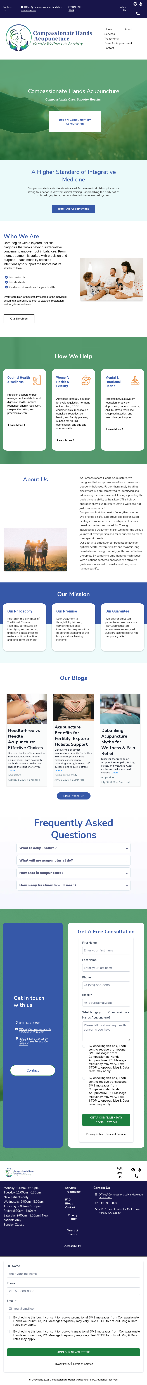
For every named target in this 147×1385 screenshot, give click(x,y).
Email (87, 995)
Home (108, 29)
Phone (86, 977)
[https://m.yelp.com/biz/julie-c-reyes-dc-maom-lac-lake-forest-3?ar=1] (141, 4)
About (128, 29)
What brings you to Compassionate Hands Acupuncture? (105, 1014)
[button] (27, 740)
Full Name (13, 1266)
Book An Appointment (118, 43)
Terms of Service (115, 1134)
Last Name (89, 960)
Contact (109, 48)
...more (11, 770)
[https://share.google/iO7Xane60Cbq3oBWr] (135, 6)
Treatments (112, 38)
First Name (89, 942)
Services (110, 34)
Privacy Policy (94, 1134)
